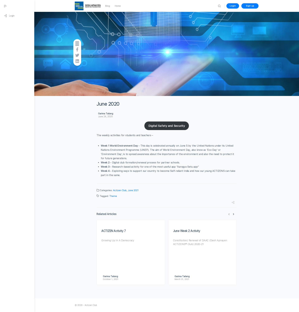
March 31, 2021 (182, 279)
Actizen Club (120, 190)
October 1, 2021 (110, 279)
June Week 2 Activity (186, 231)
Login (233, 6)
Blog (107, 6)
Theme (113, 196)
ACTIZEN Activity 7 (113, 231)
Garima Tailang (105, 113)
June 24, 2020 (105, 116)
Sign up (250, 6)
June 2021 (133, 190)
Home (118, 6)
